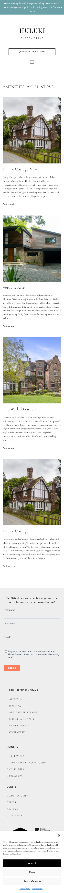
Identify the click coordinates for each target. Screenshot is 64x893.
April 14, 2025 (9, 325)
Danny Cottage (15, 531)
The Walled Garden (19, 409)
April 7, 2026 (8, 203)
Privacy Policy (37, 888)
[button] (59, 835)
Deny (32, 872)
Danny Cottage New (20, 169)
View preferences (32, 881)
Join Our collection (32, 52)
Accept (32, 863)
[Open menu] (32, 62)
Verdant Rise (14, 287)
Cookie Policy (25, 888)
